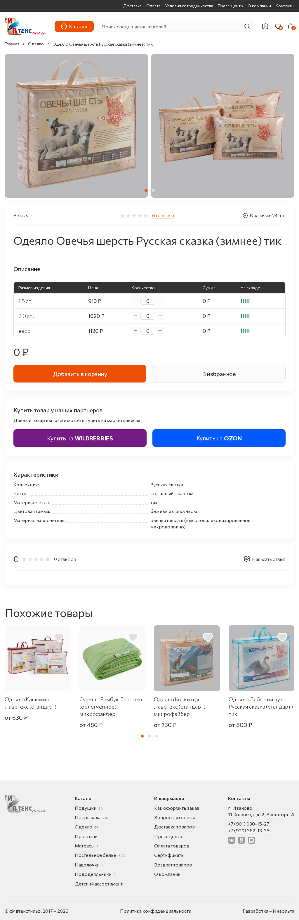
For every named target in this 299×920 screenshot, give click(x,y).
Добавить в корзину (80, 373)
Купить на (80, 438)
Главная (12, 43)
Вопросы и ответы (174, 817)
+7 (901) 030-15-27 (248, 823)
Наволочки (89, 864)
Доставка (132, 5)
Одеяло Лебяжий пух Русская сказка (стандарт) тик (261, 706)
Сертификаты (169, 855)
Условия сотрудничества (189, 5)
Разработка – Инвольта (268, 911)
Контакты (285, 5)
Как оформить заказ (176, 808)
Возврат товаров (173, 864)
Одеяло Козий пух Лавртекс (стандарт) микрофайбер (180, 706)
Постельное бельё (100, 855)
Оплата (153, 5)
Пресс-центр (230, 5)
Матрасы (86, 845)
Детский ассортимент (99, 883)
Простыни (88, 836)
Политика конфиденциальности (155, 911)
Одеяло (36, 43)
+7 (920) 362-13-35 (249, 830)
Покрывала (91, 817)
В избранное (219, 373)
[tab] (146, 190)
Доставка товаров (174, 826)
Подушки (89, 808)
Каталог (78, 26)
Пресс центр (168, 836)
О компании (259, 5)
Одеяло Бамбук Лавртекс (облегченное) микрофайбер (111, 706)
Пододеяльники (95, 874)
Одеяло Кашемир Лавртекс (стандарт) (30, 703)
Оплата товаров (171, 845)
